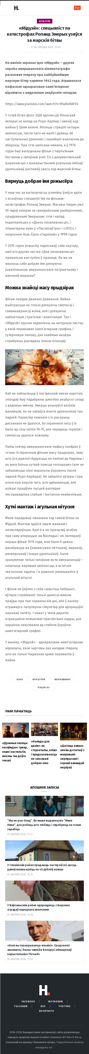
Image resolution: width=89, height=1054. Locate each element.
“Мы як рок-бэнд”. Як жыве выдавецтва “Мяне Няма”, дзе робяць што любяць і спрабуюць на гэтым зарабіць (44, 825)
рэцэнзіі (44, 687)
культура (38, 679)
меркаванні (63, 679)
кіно (20, 679)
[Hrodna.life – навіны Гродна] (16, 8)
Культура (44, 21)
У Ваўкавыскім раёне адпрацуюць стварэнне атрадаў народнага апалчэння (38, 907)
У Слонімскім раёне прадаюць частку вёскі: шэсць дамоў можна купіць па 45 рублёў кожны (41, 867)
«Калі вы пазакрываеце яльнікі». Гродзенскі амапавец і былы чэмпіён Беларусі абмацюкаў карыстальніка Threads (39, 950)
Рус (77, 8)
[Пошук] (65, 7)
